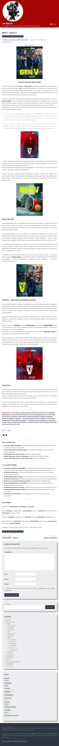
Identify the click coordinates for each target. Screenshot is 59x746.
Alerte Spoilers (11, 625)
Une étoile (10, 653)
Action (4, 36)
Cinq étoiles (11, 627)
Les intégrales (13, 639)
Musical (5, 699)
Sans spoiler (20, 39)
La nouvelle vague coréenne (13, 661)
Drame (14, 36)
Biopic (6, 685)
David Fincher (9, 657)
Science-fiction (10, 707)
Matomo (11, 728)
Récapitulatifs (13, 643)
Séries (26, 39)
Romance (6, 704)
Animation (6, 680)
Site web (6, 584)
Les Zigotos (7, 23)
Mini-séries (12, 641)
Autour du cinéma (10, 621)
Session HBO (12, 645)
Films (9, 631)
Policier (7, 702)
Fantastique (20, 36)
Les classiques (10, 663)
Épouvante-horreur (11, 715)
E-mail (6, 579)
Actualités (8, 619)
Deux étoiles (12, 39)
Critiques (5, 39)
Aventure (9, 36)
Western (6, 712)
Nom (5, 574)
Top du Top (12, 647)
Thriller (7, 710)
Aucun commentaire (7, 42)
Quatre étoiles (11, 633)
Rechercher (7, 604)
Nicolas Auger (43, 39)
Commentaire (8, 552)
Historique (8, 697)
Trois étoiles (11, 651)
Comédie (7, 688)
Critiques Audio (10, 655)
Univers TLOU (9, 665)
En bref (8, 659)
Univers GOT (14, 649)
